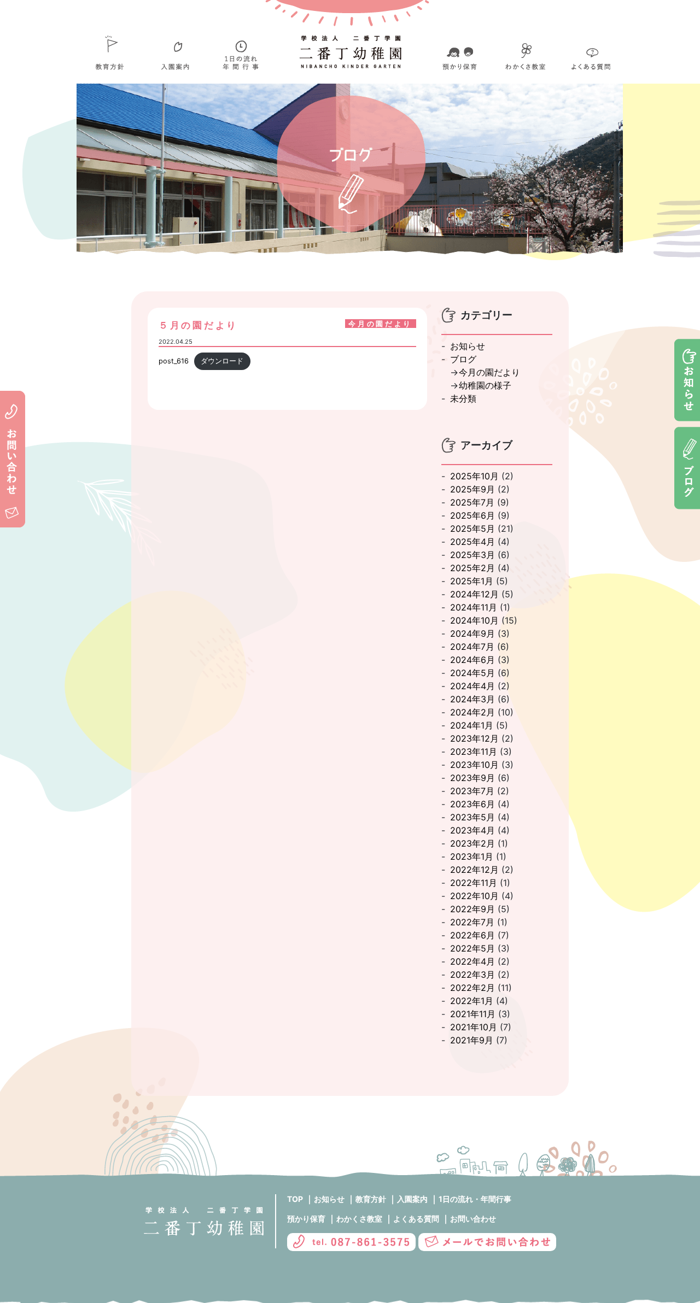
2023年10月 (474, 764)
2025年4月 (472, 541)
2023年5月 (472, 817)
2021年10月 (473, 1027)
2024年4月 (472, 685)
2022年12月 (474, 869)
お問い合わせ (473, 1218)
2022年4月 (472, 961)
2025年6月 (472, 515)
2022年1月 (471, 1000)
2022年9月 (472, 908)
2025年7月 (472, 502)
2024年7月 (472, 646)
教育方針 (370, 1199)
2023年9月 (472, 777)
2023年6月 (472, 804)
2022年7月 (472, 922)
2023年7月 (472, 790)
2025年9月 (472, 489)
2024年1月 (471, 725)
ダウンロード (222, 361)
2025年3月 (472, 554)
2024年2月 (472, 712)
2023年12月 (474, 738)
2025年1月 (471, 581)
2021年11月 (472, 1013)
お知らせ (467, 346)
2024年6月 (472, 659)
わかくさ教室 (359, 1218)
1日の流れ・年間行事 (475, 1199)
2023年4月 (472, 830)
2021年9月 (471, 1040)
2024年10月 (474, 620)
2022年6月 (472, 935)
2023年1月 (471, 856)
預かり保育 (306, 1218)
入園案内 (412, 1199)
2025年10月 (474, 476)
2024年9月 (472, 633)
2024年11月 (473, 607)
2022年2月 (472, 987)
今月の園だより (489, 372)
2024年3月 (472, 699)
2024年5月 (472, 672)
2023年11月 (473, 751)
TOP (295, 1199)
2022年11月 (473, 882)
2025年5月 (472, 528)
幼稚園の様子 (485, 385)
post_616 (174, 361)
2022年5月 (472, 948)
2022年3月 (472, 974)
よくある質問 (416, 1218)
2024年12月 (474, 594)
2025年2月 (472, 567)
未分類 (463, 398)
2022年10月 (474, 895)
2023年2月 (472, 843)
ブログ (463, 359)
